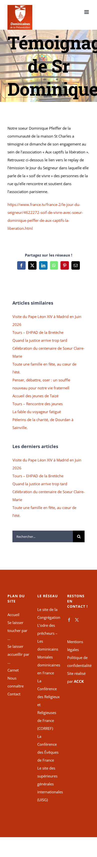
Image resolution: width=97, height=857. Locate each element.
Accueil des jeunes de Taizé (35, 395)
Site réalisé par (76, 677)
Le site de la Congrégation (48, 613)
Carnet (13, 670)
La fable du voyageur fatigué (36, 411)
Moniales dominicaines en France (48, 665)
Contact (13, 693)
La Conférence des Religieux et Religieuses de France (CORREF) (48, 704)
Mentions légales (75, 645)
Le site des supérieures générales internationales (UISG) (48, 784)
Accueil (13, 614)
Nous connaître (15, 682)
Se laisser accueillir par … (18, 654)
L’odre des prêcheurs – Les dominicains (47, 637)
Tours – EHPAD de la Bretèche (37, 332)
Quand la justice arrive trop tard (39, 340)
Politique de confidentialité (78, 661)
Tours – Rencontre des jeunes (37, 403)
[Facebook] (69, 620)
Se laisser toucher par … (17, 630)
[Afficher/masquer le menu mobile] (87, 12)
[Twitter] (77, 620)
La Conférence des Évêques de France (47, 748)
